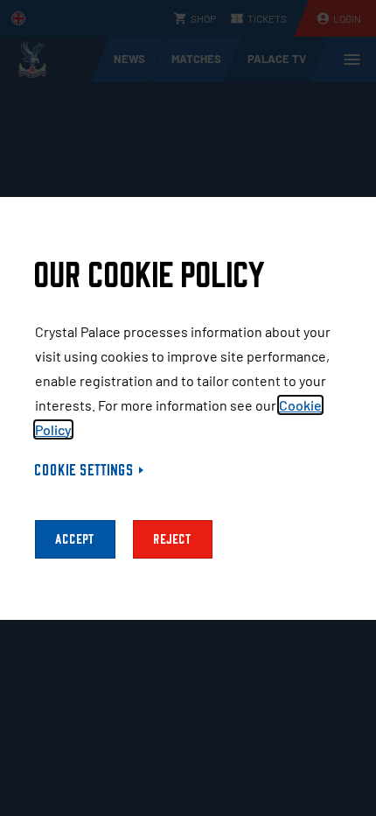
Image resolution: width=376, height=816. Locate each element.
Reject (172, 539)
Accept (75, 539)
